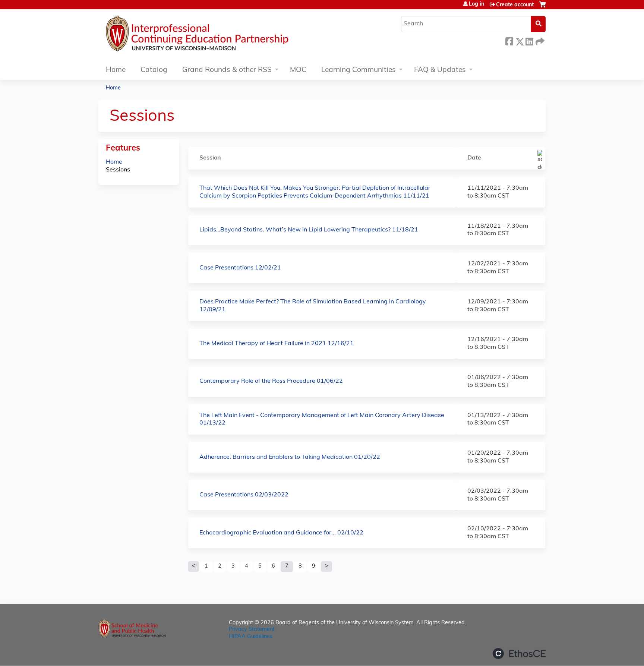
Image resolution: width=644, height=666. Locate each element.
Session (210, 158)
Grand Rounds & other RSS (227, 70)
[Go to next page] (326, 566)
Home (116, 70)
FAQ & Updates (440, 70)
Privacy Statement (252, 629)
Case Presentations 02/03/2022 (243, 495)
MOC (298, 70)
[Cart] (542, 7)
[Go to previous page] (193, 566)
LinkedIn (529, 40)
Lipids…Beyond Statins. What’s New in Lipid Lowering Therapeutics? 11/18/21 (308, 230)
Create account (515, 5)
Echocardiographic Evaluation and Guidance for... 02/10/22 (281, 533)
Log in (476, 4)
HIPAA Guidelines (250, 637)
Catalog (154, 70)
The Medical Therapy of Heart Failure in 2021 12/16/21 (276, 344)
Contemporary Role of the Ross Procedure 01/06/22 (271, 381)
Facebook (509, 40)
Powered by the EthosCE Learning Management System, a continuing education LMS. (519, 653)
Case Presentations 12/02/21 (240, 268)
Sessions (118, 170)
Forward (539, 40)
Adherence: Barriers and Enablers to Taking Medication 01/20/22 (289, 457)
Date (474, 158)
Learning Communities (358, 70)
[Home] (219, 35)
